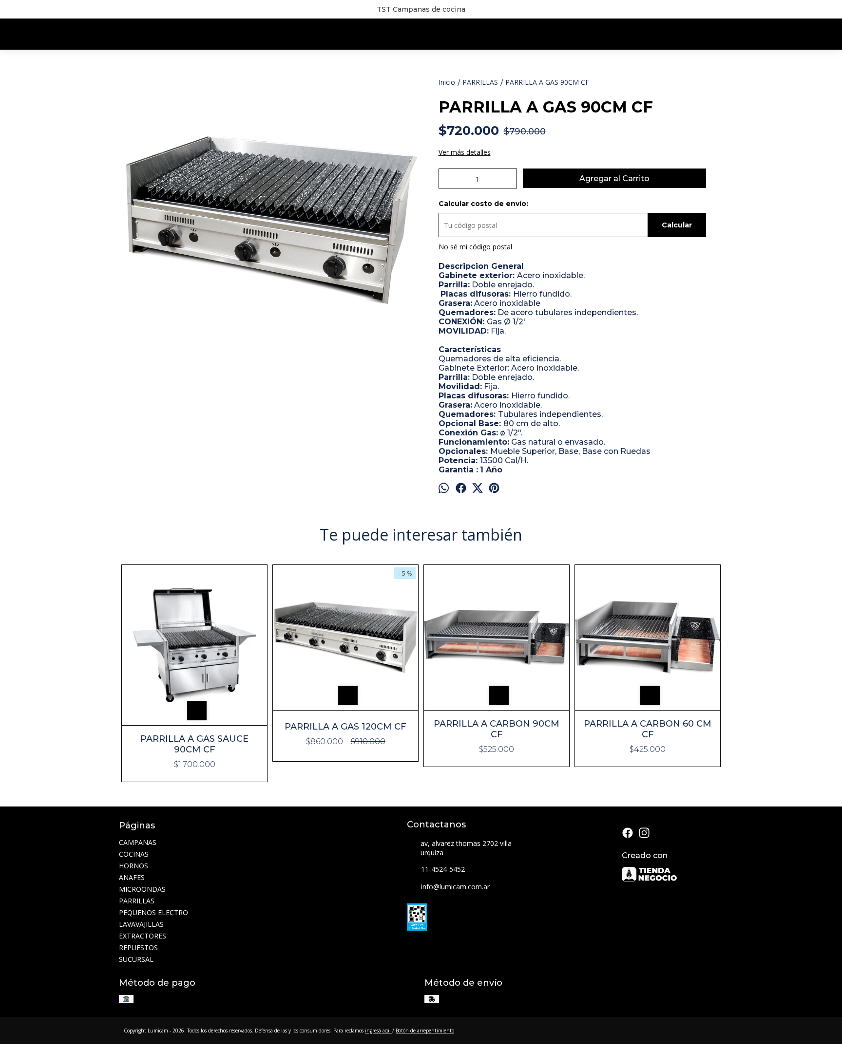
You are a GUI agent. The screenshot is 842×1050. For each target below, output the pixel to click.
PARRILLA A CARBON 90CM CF (496, 729)
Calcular (677, 225)
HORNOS (133, 865)
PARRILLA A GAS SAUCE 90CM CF (194, 744)
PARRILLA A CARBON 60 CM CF (647, 729)
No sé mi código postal (475, 246)
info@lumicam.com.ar (455, 886)
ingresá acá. (378, 1030)
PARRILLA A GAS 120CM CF (345, 726)
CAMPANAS (137, 842)
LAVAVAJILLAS (141, 924)
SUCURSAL (136, 959)
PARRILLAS (136, 900)
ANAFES (132, 877)
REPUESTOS (138, 947)
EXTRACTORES (142, 935)
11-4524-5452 (443, 869)
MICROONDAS (142, 889)
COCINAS (134, 854)
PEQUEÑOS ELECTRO (153, 912)
